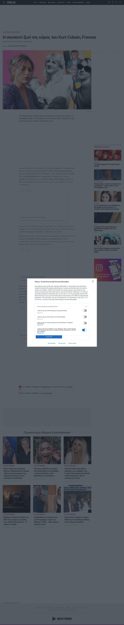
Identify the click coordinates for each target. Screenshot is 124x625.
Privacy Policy (72, 343)
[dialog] (62, 312)
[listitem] (62, 307)
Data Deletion (52, 343)
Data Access (62, 343)
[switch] (84, 310)
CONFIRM (49, 336)
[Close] (93, 282)
